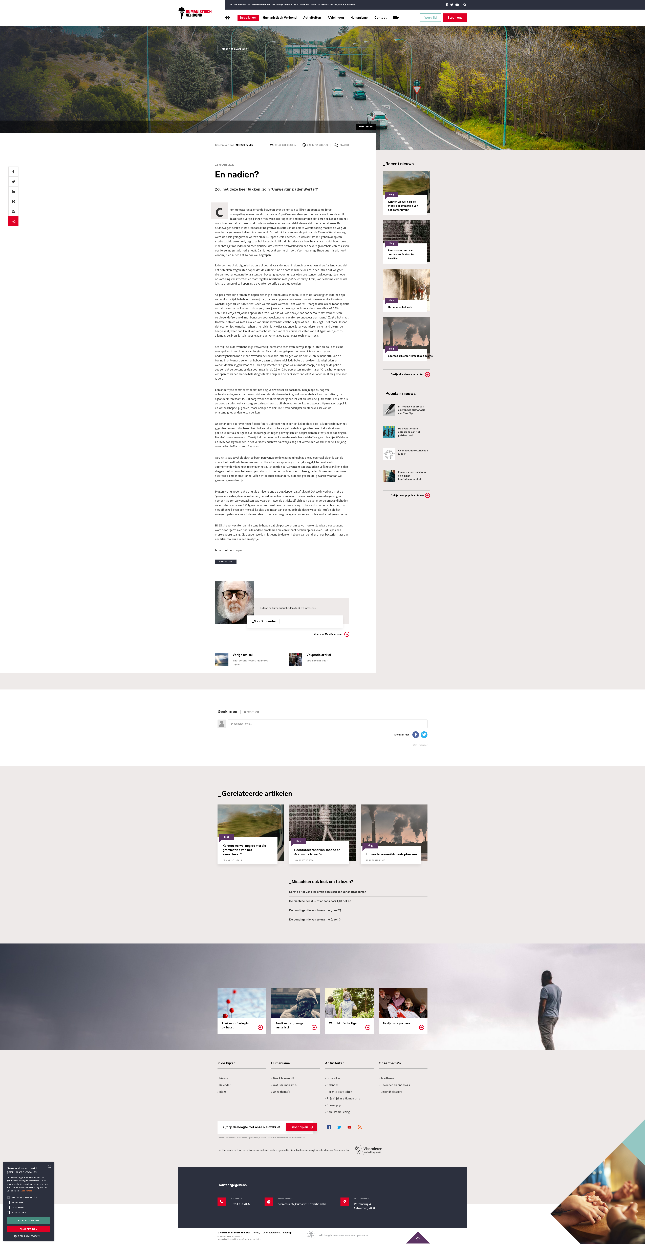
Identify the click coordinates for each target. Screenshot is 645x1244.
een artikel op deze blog (303, 424)
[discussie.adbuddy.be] (322, 728)
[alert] (28, 1201)
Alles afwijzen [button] (28, 1229)
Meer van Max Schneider (328, 634)
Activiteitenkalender (259, 4)
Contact (380, 17)
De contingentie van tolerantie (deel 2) (315, 910)
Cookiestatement (272, 1232)
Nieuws (223, 1078)
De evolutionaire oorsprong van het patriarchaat (409, 432)
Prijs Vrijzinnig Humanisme (343, 1098)
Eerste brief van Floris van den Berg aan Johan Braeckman (327, 891)
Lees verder (26, 1190)
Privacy (256, 1232)
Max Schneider (244, 145)
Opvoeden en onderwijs (395, 1085)
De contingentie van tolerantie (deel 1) (314, 919)
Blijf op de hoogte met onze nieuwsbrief (265, 1127)
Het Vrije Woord (238, 4)
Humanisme (359, 17)
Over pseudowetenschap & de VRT (413, 452)
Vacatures (323, 4)
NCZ (296, 4)
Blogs (222, 1092)
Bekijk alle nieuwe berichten (407, 374)
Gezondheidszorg (391, 1092)
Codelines (238, 1236)
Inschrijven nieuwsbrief (342, 4)
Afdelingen (336, 17)
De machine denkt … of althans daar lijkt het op (320, 901)
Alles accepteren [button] (28, 1220)
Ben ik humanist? (283, 1078)
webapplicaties (224, 1239)
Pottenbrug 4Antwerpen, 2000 (364, 1206)
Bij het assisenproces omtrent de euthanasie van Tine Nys (411, 410)
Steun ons (454, 17)
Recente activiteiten (339, 1092)
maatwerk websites (253, 1239)
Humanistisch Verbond (280, 17)
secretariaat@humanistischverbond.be (302, 1204)
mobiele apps (237, 1239)
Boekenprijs (334, 1105)
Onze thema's (281, 1092)
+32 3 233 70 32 (240, 1204)
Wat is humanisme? (285, 1085)
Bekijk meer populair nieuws (407, 495)
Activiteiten (312, 17)
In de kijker (248, 17)
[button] (28, 1235)
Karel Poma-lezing (338, 1112)
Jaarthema (387, 1078)
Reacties (344, 145)
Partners (304, 4)
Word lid (430, 17)
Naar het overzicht (234, 49)
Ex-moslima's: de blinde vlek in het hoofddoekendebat (412, 476)
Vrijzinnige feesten (282, 4)
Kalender (224, 1085)
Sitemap (287, 1232)
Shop (313, 4)
